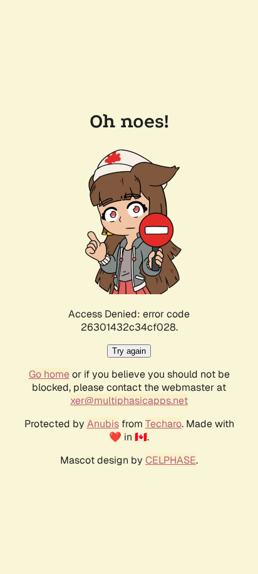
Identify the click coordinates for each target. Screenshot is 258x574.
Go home (49, 374)
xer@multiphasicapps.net (129, 400)
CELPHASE (170, 460)
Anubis (103, 423)
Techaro (163, 423)
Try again (129, 351)
